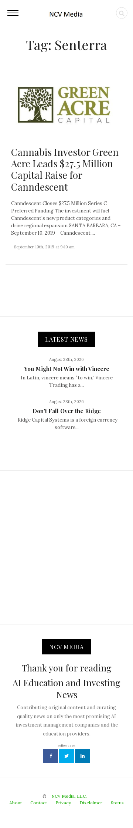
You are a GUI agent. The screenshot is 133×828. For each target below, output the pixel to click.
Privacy (63, 802)
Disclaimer (90, 802)
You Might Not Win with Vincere (66, 368)
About (15, 802)
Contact (38, 802)
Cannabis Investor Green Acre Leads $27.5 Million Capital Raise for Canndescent (65, 169)
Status (117, 802)
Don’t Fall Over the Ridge (67, 411)
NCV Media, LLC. (69, 796)
